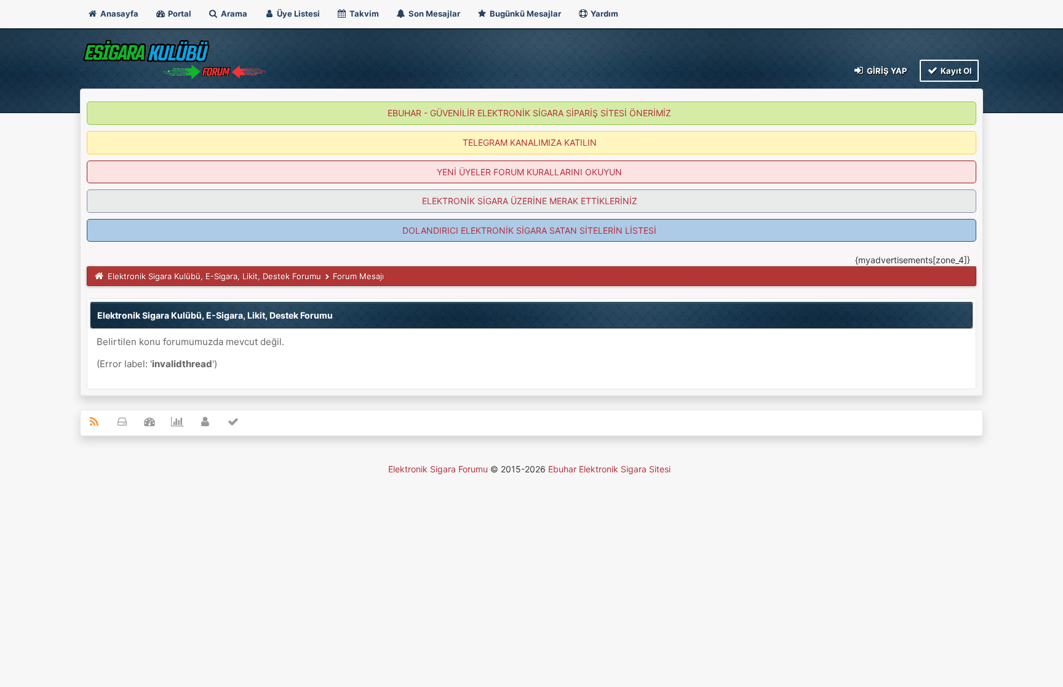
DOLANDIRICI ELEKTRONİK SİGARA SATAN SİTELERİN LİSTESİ (529, 230)
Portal (178, 13)
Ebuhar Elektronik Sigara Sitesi (609, 469)
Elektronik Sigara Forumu (438, 469)
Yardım (603, 13)
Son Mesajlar (433, 13)
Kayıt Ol (955, 71)
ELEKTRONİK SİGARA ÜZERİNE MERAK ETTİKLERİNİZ (529, 201)
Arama (233, 13)
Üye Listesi (297, 13)
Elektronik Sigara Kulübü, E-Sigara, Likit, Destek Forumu (214, 276)
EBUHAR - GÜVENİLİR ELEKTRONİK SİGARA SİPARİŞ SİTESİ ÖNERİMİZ (529, 113)
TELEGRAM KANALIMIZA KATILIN (530, 142)
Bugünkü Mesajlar (524, 13)
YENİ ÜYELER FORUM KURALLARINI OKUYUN (529, 172)
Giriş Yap (886, 71)
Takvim (363, 13)
